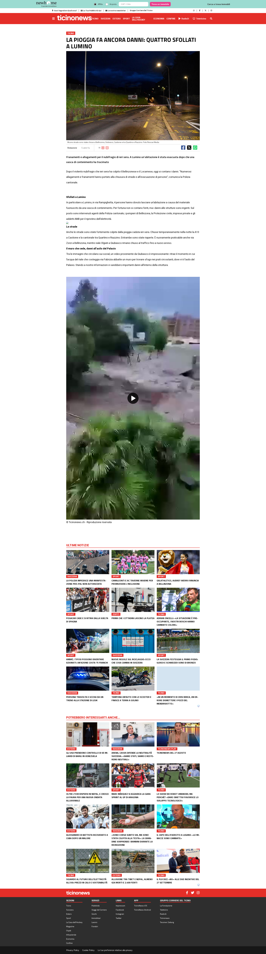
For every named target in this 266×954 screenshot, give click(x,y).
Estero (117, 18)
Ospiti (68, 930)
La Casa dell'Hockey (138, 18)
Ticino (95, 18)
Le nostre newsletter (117, 10)
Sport (126, 18)
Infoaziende (71, 934)
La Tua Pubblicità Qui (92, 10)
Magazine (70, 926)
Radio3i (185, 18)
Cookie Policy (88, 950)
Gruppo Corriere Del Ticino (141, 10)
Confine (171, 18)
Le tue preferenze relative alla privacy (115, 950)
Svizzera (105, 18)
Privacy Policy (72, 950)
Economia (159, 18)
